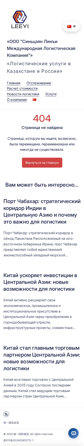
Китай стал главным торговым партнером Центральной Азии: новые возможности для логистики (41, 357)
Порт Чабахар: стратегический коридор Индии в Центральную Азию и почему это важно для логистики (42, 211)
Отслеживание (38, 83)
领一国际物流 (21, 434)
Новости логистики (23, 94)
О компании (17, 99)
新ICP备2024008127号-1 (18, 440)
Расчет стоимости (22, 88)
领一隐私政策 (11, 422)
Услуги (50, 94)
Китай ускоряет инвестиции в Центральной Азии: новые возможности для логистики (40, 282)
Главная (13, 83)
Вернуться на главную (42, 162)
